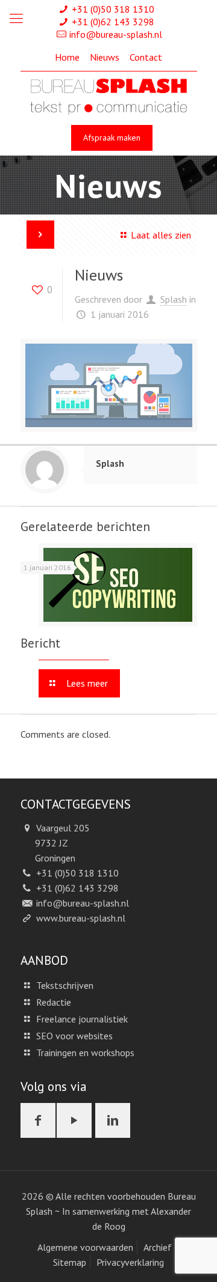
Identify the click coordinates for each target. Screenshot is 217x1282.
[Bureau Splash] (108, 95)
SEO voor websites (74, 1036)
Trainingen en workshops (85, 1053)
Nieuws (104, 57)
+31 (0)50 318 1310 (113, 9)
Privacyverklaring (130, 1262)
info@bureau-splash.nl (115, 34)
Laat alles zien (160, 235)
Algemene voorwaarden (85, 1247)
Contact (146, 57)
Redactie (53, 1002)
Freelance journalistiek (82, 1019)
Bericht (40, 643)
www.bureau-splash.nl (80, 918)
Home (67, 57)
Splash (173, 299)
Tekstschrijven (64, 985)
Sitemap (69, 1262)
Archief (157, 1247)
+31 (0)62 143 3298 (113, 22)
